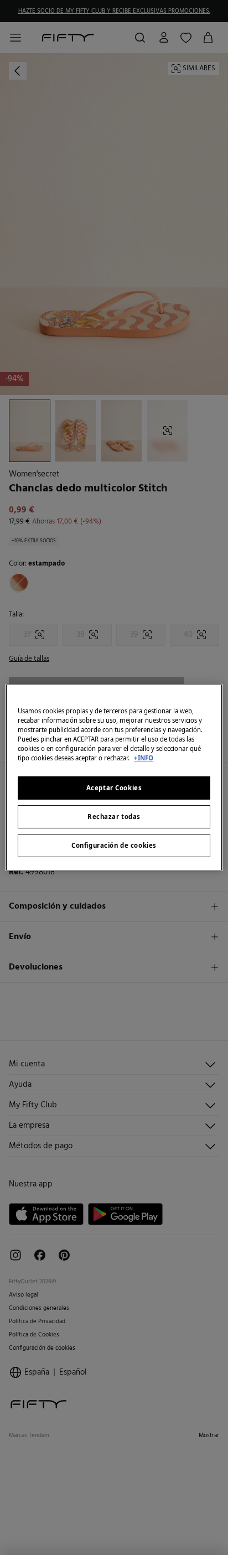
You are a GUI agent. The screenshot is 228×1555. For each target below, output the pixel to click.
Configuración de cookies (114, 845)
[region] (114, 777)
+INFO (143, 758)
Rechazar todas (114, 816)
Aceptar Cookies (114, 788)
